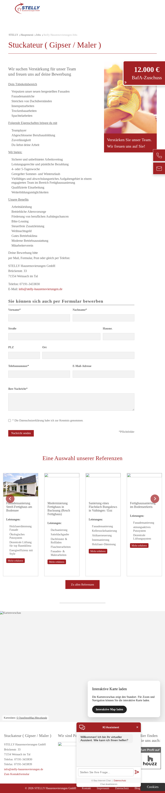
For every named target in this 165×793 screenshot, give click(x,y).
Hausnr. (107, 328)
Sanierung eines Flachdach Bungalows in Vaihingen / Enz (103, 506)
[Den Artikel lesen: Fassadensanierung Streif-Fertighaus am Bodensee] (20, 494)
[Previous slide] (10, 498)
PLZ (11, 347)
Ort (44, 347)
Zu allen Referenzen (82, 584)
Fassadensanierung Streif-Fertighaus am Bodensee (19, 506)
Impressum (103, 788)
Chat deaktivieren (108, 784)
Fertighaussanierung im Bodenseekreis (143, 505)
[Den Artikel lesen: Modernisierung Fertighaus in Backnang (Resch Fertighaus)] (61, 494)
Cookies (153, 787)
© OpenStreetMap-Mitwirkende (31, 717)
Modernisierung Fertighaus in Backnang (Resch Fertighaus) (58, 508)
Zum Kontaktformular (16, 774)
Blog (137, 788)
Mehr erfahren (15, 560)
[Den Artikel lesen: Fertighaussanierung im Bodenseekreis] (144, 494)
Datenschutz (122, 788)
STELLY (13, 34)
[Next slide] (155, 498)
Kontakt (86, 788)
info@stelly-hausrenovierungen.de (40, 289)
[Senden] (136, 772)
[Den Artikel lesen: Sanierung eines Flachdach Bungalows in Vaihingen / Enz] (103, 494)
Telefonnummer (18, 366)
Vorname (14, 309)
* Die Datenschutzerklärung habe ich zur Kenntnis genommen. (48, 420)
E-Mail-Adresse (82, 366)
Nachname (80, 309)
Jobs (38, 34)
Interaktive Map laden (109, 709)
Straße (12, 328)
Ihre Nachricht (18, 388)
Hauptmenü (27, 34)
